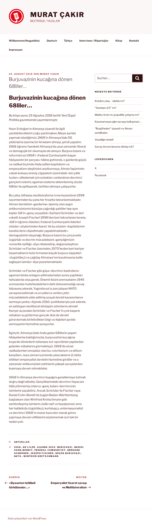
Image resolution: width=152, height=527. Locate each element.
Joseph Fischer (42, 453)
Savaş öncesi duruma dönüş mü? (114, 146)
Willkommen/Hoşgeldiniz (24, 40)
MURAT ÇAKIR (57, 15)
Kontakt (134, 40)
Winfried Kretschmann (41, 456)
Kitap (118, 40)
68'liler (29, 447)
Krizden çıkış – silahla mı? (110, 100)
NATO (18, 456)
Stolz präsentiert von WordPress (27, 518)
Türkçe (68, 40)
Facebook (100, 175)
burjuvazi (65, 447)
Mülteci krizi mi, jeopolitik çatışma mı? (117, 114)
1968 (17, 447)
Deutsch (52, 40)
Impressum (16, 49)
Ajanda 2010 (46, 447)
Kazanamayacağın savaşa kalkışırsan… (118, 121)
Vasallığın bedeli (104, 139)
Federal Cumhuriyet (50, 450)
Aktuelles (22, 442)
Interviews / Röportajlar (93, 40)
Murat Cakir (49, 74)
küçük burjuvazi (68, 453)
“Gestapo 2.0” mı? (105, 107)
